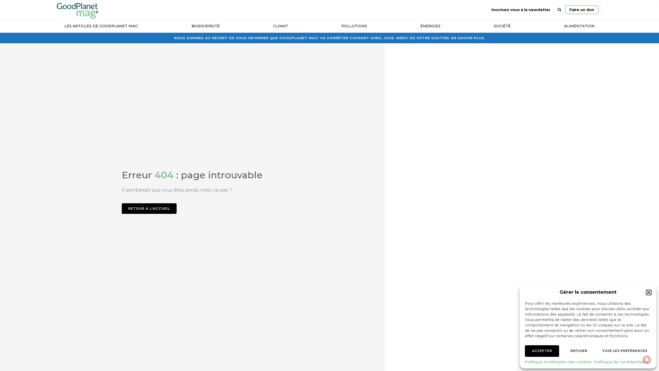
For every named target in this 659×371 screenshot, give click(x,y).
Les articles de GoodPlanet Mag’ (101, 26)
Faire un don (581, 9)
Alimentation (579, 26)
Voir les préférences (624, 351)
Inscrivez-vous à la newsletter (520, 9)
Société (502, 26)
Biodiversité (206, 26)
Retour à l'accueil (149, 208)
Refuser (578, 351)
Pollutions (354, 26)
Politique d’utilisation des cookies (558, 362)
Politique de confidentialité (621, 362)
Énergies (430, 26)
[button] (648, 292)
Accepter (542, 351)
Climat (280, 26)
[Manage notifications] (647, 360)
